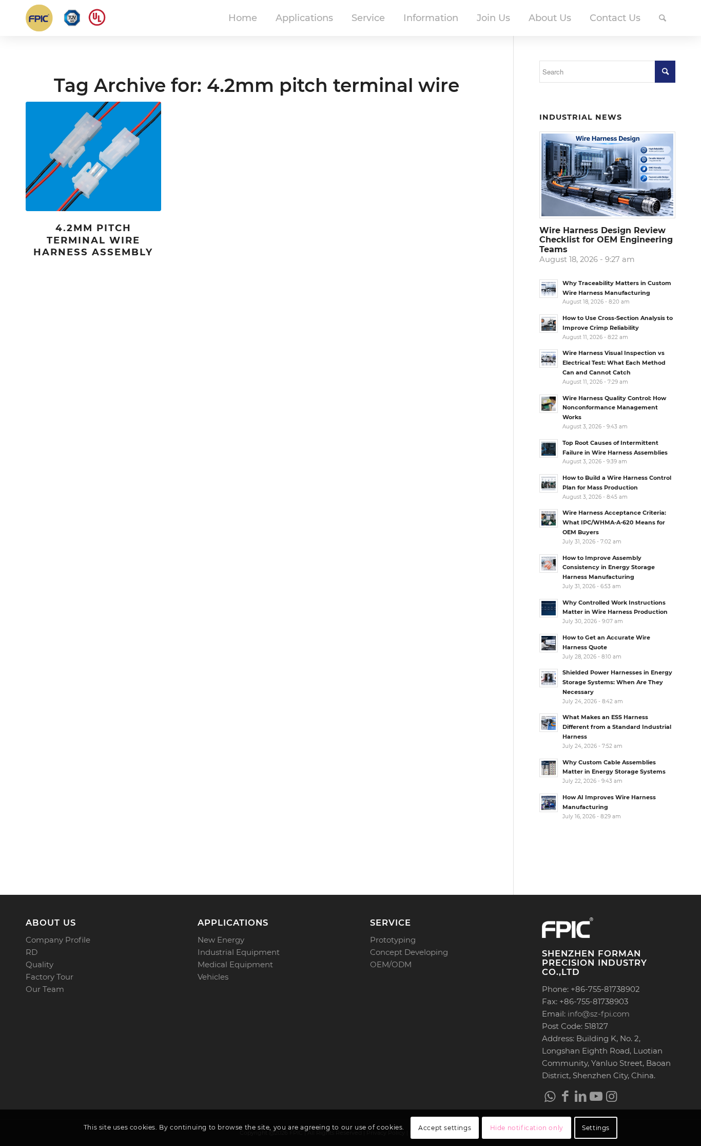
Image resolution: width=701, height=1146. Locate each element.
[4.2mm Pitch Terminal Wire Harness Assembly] (93, 156)
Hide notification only (526, 1128)
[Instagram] (611, 1096)
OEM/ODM (391, 964)
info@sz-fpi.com (599, 1014)
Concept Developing (409, 952)
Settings (596, 1128)
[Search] (662, 18)
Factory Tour (49, 977)
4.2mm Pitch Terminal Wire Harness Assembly (93, 240)
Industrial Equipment (239, 952)
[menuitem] (242, 18)
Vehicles (213, 977)
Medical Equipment (235, 964)
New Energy (221, 940)
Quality (39, 964)
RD (31, 952)
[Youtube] (595, 1096)
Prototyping (393, 940)
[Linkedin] (580, 1096)
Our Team (45, 989)
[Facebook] (565, 1096)
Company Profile (58, 940)
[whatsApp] (549, 1096)
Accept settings (444, 1128)
